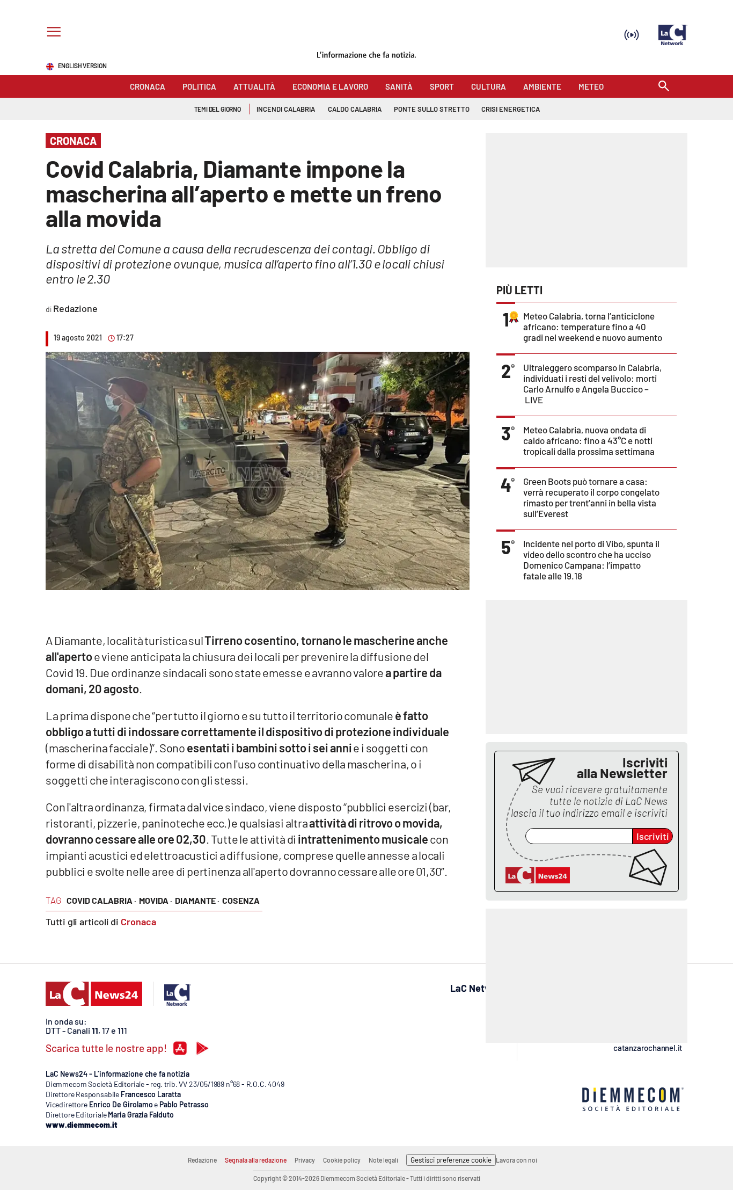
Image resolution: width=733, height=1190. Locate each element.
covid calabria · (101, 900)
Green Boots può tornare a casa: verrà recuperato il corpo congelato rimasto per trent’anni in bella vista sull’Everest (591, 497)
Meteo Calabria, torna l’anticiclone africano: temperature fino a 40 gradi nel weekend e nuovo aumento (592, 326)
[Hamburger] (52, 33)
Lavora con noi (516, 1160)
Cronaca (138, 921)
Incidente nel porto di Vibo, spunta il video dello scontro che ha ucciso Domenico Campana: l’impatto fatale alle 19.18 (591, 559)
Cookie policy (342, 1160)
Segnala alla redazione (256, 1160)
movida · (155, 900)
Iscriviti (652, 836)
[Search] (663, 87)
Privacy (305, 1160)
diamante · (197, 900)
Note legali (383, 1160)
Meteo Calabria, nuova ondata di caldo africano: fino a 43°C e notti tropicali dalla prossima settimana (589, 440)
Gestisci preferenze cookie (451, 1160)
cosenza (241, 900)
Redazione (202, 1160)
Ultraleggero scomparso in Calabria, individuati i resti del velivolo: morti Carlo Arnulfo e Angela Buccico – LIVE (592, 383)
